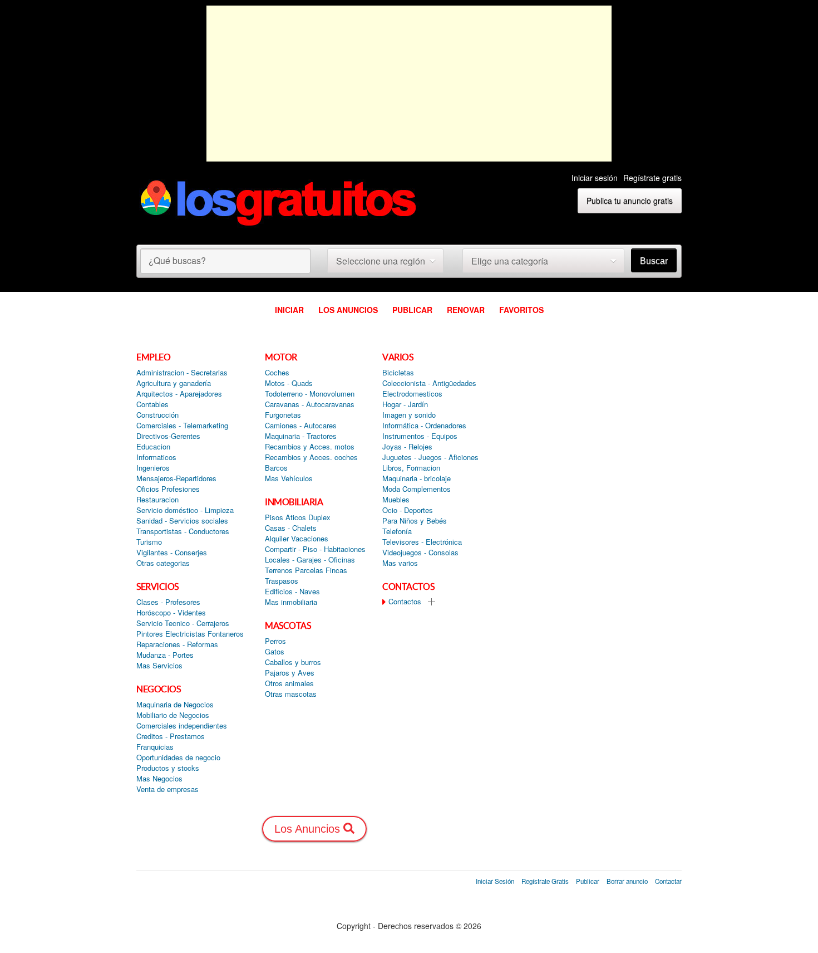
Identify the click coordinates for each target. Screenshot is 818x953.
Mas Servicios (159, 666)
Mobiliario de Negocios (172, 715)
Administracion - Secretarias (182, 373)
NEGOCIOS (158, 689)
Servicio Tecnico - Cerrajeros (182, 623)
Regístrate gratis (652, 177)
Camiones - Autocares (301, 426)
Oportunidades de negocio (178, 757)
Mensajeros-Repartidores (176, 478)
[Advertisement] (409, 84)
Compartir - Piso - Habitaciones (315, 549)
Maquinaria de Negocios (175, 705)
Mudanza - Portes (165, 655)
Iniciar (289, 309)
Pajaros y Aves (289, 673)
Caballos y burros (293, 662)
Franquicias (155, 747)
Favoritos (521, 309)
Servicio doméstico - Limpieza (185, 510)
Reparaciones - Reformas (177, 644)
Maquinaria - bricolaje (416, 478)
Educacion (153, 447)
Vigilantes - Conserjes (171, 553)
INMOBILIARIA (294, 501)
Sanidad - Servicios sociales (182, 521)
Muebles (396, 500)
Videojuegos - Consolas (420, 553)
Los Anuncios (348, 309)
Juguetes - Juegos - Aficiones (430, 457)
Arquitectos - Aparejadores (179, 394)
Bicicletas (398, 373)
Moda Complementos (416, 489)
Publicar (412, 309)
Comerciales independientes (181, 726)
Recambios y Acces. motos (309, 447)
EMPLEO (153, 357)
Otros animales (289, 683)
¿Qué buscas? (177, 260)
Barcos (276, 468)
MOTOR (281, 357)
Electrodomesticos (412, 394)
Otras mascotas (291, 694)
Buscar (654, 261)
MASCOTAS (288, 625)
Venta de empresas (167, 789)
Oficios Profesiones (168, 489)
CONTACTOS (408, 586)
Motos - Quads (289, 383)
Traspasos (281, 581)
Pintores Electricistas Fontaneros (190, 634)
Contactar (668, 881)
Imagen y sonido (409, 415)
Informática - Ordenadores (424, 426)
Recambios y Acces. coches (311, 457)
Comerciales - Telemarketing (182, 426)
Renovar (466, 309)
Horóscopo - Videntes (171, 613)
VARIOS (397, 357)
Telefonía (397, 531)
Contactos (403, 602)
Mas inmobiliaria (291, 602)
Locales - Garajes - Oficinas (310, 560)
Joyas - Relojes (407, 447)
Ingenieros (153, 468)
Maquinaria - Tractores (301, 436)
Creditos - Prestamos (170, 736)
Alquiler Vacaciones (296, 539)
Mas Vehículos (289, 478)
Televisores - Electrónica (422, 542)
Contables (152, 404)
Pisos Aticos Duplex (298, 517)
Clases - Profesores (168, 602)
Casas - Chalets (291, 528)
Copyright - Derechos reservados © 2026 (409, 925)
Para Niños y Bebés (414, 521)
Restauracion (157, 500)
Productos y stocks (167, 768)
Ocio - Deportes (407, 510)
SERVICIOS (157, 586)
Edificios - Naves (292, 592)
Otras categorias (163, 563)
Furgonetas (283, 415)
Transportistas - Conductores (182, 531)
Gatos (274, 652)
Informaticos (156, 457)
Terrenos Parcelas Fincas (306, 570)
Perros (275, 641)
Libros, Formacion (411, 468)
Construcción (157, 415)
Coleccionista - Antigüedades (429, 383)
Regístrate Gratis (545, 881)
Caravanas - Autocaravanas (309, 404)
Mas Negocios (159, 779)
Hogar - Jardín (405, 404)
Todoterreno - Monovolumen (309, 394)
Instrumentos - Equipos (419, 436)
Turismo (149, 542)
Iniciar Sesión (495, 881)
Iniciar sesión (594, 177)
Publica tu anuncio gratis (630, 200)
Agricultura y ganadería (173, 383)
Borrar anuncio (627, 881)
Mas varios (400, 563)
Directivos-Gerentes (168, 436)
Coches (277, 373)
